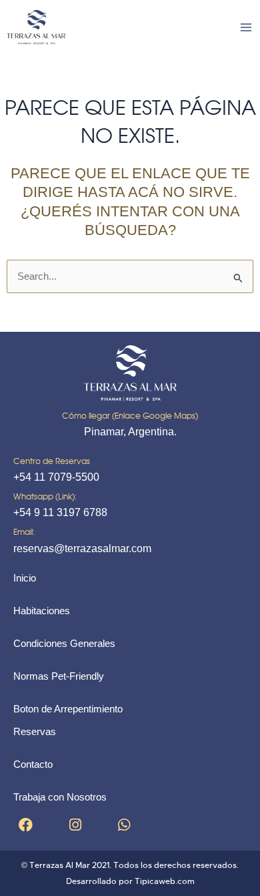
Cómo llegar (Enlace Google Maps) (130, 416)
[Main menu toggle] (246, 27)
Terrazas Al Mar (59, 865)
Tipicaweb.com (165, 881)
